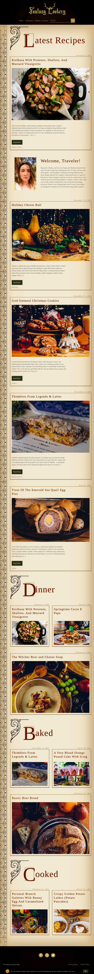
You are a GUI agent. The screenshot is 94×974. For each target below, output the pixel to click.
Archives (37, 20)
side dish (15, 287)
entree (19, 147)
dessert (14, 383)
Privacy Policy (73, 964)
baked (14, 476)
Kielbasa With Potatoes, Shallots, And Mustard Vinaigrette (29, 612)
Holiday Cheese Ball (26, 205)
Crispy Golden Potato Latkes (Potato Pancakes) (69, 897)
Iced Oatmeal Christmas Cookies (35, 300)
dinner (14, 147)
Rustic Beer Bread (25, 798)
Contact (45, 20)
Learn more (71, 971)
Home (21, 20)
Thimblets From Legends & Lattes (37, 396)
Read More (17, 142)
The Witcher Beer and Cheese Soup (37, 657)
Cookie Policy (84, 964)
